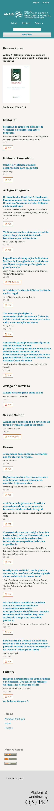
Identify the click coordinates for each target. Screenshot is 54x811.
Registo (36, 2)
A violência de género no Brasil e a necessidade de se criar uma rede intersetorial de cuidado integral (24, 506)
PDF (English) (13, 282)
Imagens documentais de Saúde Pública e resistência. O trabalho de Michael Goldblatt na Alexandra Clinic (26, 681)
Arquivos (26, 23)
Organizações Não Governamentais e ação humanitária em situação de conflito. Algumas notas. (25, 479)
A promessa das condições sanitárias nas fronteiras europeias (25, 455)
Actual (14, 23)
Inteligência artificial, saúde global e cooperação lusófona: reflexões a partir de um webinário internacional (26, 573)
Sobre (38, 23)
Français (8, 727)
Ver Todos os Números (14, 701)
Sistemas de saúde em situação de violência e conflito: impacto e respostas (23, 129)
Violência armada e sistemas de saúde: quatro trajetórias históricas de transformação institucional (26, 234)
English (7, 723)
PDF (9, 147)
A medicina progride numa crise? (23, 392)
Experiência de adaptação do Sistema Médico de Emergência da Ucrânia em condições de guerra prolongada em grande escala (25, 263)
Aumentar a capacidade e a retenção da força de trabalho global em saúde (26, 423)
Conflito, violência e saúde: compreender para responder (20, 166)
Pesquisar (27, 34)
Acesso (46, 2)
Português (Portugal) (14, 718)
